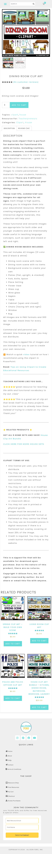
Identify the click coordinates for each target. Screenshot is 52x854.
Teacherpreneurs (28, 119)
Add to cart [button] (12, 643)
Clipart (20, 122)
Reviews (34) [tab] (24, 128)
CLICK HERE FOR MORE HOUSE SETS (23, 444)
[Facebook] (29, 737)
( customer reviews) (26, 82)
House (28, 122)
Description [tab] (9, 128)
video (26, 354)
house (23, 115)
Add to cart (19, 105)
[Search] (33, 4)
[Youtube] (34, 737)
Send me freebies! (22, 835)
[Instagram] (17, 737)
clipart (14, 115)
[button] (5, 4)
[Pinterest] (23, 737)
